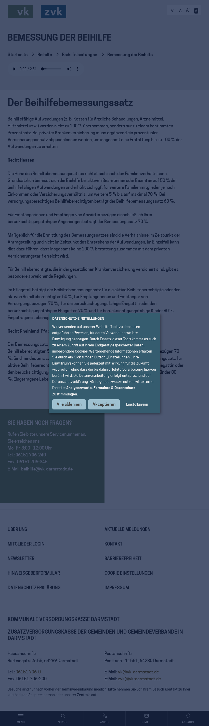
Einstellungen (137, 404)
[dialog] (104, 363)
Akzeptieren (104, 404)
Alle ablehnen (69, 404)
